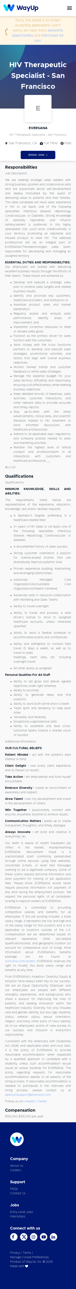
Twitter (42, 1101)
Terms (27, 1252)
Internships (17, 1216)
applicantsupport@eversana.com (27, 1094)
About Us (16, 1165)
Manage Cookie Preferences (29, 1257)
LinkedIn (29, 1101)
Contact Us (18, 1193)
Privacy (15, 1252)
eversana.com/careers (20, 961)
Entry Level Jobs (21, 1212)
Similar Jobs (36, 155)
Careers (15, 1170)
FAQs (14, 1188)
